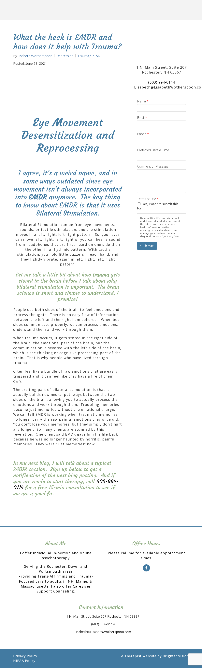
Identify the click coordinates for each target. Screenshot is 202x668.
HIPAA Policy (24, 660)
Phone (143, 134)
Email (142, 118)
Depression (64, 55)
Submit (147, 245)
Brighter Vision (176, 656)
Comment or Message (152, 166)
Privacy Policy (25, 656)
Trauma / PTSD (89, 55)
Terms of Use (148, 199)
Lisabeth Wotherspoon (35, 55)
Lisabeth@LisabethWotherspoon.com (103, 632)
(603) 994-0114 (161, 82)
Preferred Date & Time (153, 150)
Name (142, 101)
